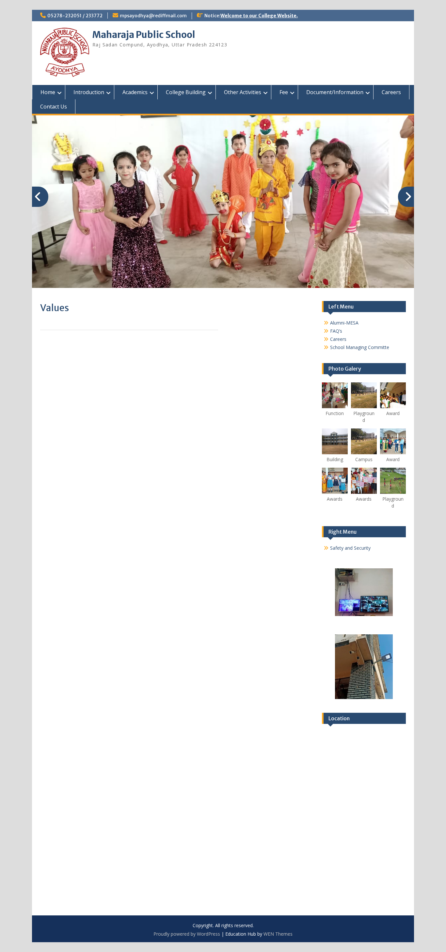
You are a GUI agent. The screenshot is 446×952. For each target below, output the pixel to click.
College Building (186, 92)
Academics (135, 92)
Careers (391, 92)
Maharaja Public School (143, 35)
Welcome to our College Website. (259, 16)
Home (47, 92)
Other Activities (242, 92)
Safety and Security (350, 548)
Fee (283, 92)
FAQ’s (336, 331)
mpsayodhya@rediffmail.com (153, 16)
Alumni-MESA (344, 323)
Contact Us (53, 106)
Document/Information (334, 92)
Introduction (88, 92)
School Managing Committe (359, 347)
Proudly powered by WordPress (186, 934)
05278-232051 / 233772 (75, 16)
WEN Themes (278, 934)
